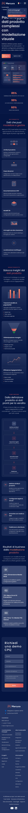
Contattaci (18, 769)
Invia (14, 685)
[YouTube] (12, 808)
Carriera (17, 761)
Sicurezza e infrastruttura (18, 799)
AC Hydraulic (5, 758)
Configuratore (19, 781)
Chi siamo (18, 758)
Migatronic (4, 761)
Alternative (18, 784)
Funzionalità (5, 7)
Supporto (22, 801)
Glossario (17, 772)
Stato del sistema (7, 801)
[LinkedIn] (16, 808)
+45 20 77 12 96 (7, 723)
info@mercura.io (9, 725)
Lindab (3, 764)
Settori (17, 787)
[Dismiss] (25, 10)
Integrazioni (18, 737)
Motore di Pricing (6, 745)
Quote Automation (20, 751)
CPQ (16, 778)
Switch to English (17, 15)
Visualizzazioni (5, 742)
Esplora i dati (17, 56)
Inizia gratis (6, 56)
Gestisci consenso (14, 804)
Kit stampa (18, 775)
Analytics (17, 745)
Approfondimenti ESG (20, 748)
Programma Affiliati (20, 767)
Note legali (16, 801)
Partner (17, 764)
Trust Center (7, 799)
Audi (3, 767)
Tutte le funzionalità (7, 735)
